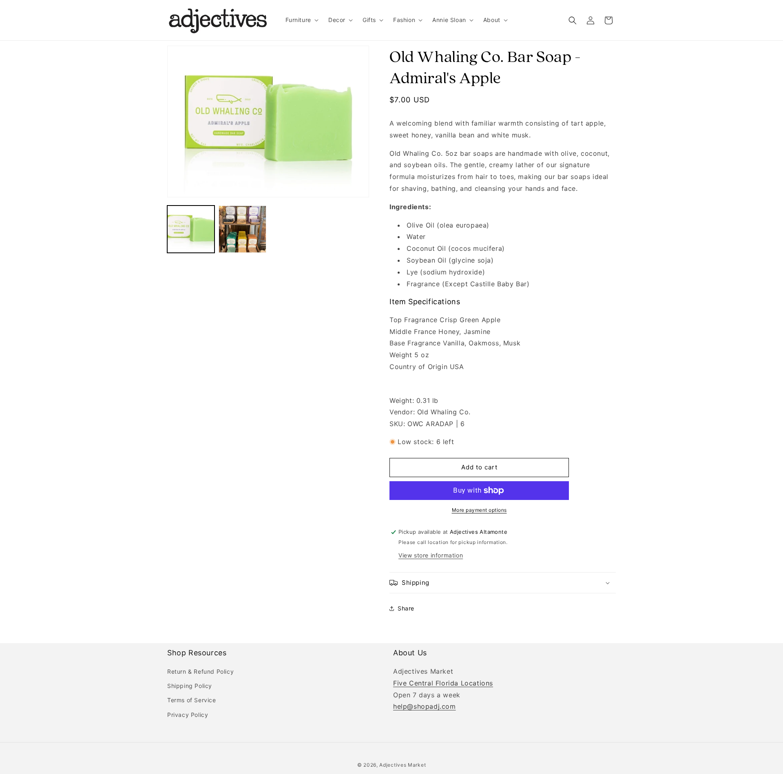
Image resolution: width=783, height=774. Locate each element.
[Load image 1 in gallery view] (191, 229)
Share (406, 608)
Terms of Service (191, 700)
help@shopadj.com (424, 706)
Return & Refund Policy (200, 671)
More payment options (479, 510)
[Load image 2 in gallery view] (242, 229)
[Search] (573, 20)
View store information (430, 555)
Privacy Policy (187, 714)
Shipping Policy (189, 685)
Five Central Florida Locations (443, 683)
